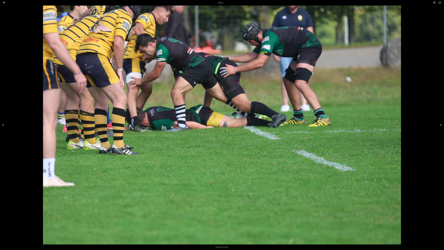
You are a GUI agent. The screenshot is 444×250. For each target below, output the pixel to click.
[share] (434, 2)
